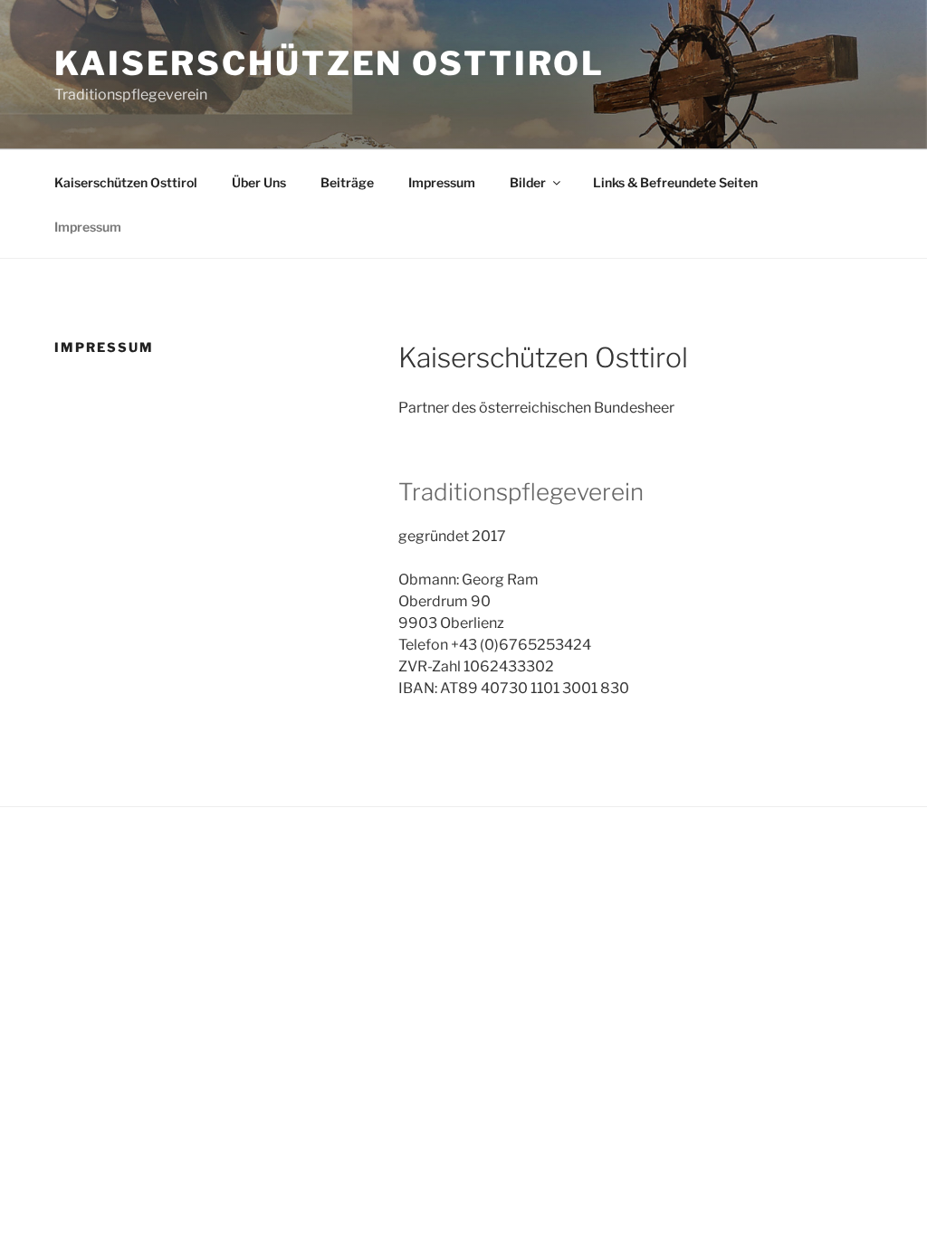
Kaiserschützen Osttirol (329, 63)
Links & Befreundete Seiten (675, 182)
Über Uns (259, 182)
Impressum (441, 182)
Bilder (528, 182)
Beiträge (347, 182)
